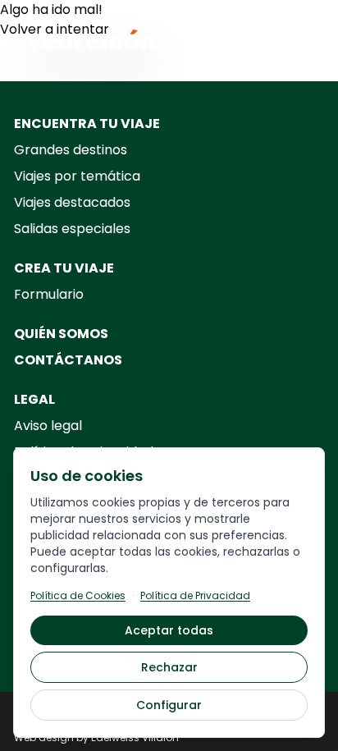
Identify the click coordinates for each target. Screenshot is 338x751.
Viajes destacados (72, 202)
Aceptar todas (169, 630)
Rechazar (169, 667)
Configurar (169, 705)
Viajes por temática (77, 176)
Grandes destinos (70, 149)
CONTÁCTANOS (68, 359)
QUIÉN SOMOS (61, 333)
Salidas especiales (72, 228)
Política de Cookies (78, 595)
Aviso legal (48, 425)
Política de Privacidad (195, 595)
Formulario (49, 294)
